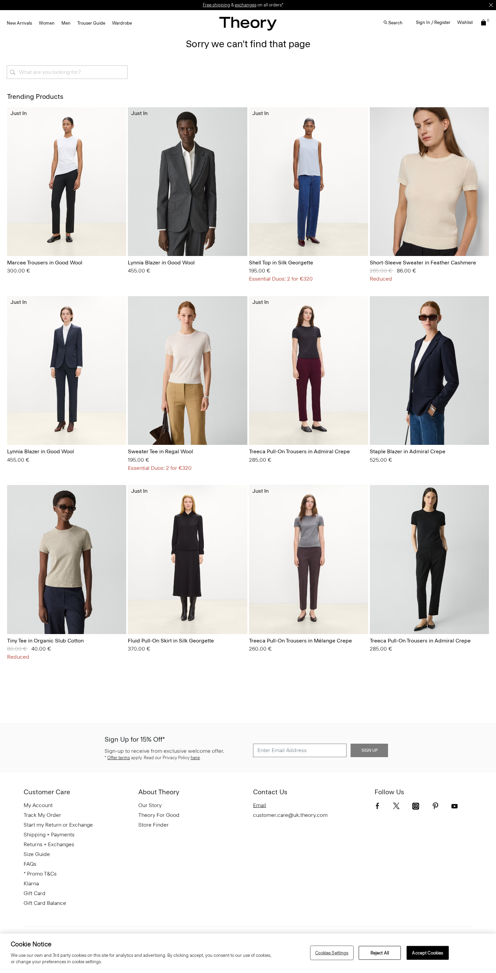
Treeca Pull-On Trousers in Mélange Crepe (300, 640)
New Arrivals (19, 23)
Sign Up (369, 750)
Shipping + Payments (49, 834)
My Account (38, 805)
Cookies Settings (331, 952)
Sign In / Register (433, 22)
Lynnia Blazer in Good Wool (161, 262)
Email (259, 805)
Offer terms (118, 757)
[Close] (491, 5)
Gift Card (35, 893)
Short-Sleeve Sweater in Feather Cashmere (423, 262)
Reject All (379, 952)
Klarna (31, 883)
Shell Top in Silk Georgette (281, 262)
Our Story (150, 805)
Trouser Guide (91, 23)
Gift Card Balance (45, 903)
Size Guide (37, 854)
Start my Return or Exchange (58, 825)
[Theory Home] (248, 23)
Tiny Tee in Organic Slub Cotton (45, 640)
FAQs (30, 864)
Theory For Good (159, 815)
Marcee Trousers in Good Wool (44, 262)
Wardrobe (122, 23)
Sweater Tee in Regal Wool (160, 451)
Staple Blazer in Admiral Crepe (407, 451)
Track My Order (42, 815)
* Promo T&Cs (40, 873)
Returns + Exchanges (49, 844)
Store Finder (153, 825)
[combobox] (67, 72)
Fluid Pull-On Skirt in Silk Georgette (171, 640)
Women (47, 23)
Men (66, 23)
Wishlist (465, 22)
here (195, 757)
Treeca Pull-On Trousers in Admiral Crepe (299, 451)
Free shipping (216, 4)
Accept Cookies (427, 952)
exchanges (245, 4)
